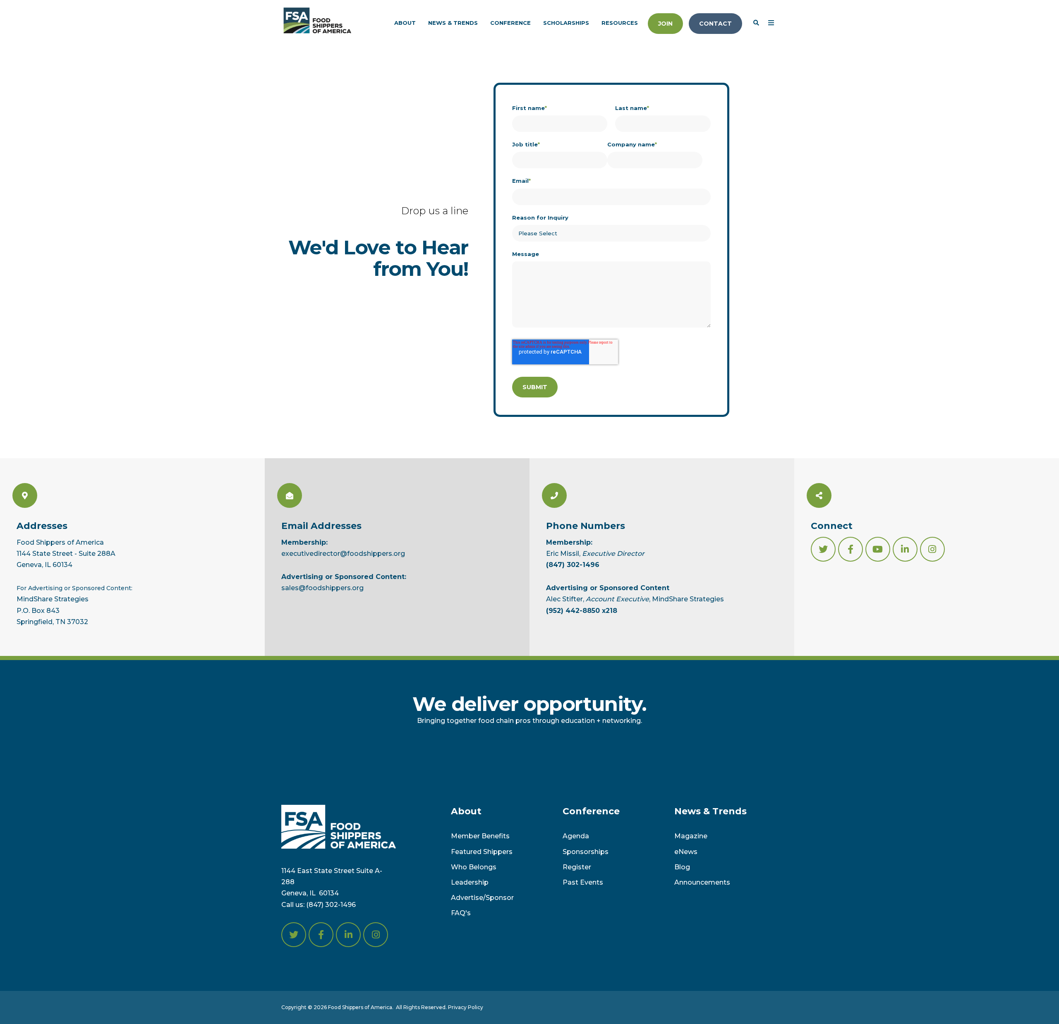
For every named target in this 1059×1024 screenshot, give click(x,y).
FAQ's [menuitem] (461, 913)
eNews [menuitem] (685, 852)
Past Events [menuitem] (583, 882)
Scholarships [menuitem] (566, 22)
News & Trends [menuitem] (453, 22)
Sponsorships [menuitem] (586, 852)
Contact (715, 23)
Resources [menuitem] (619, 22)
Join (665, 23)
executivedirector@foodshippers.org (343, 553)
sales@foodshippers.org (322, 588)
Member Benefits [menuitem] (480, 836)
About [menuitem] (405, 22)
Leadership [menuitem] (470, 882)
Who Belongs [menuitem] (473, 867)
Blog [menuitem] (682, 867)
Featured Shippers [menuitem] (482, 852)
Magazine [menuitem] (690, 836)
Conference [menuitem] (510, 22)
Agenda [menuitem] (576, 836)
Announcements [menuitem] (702, 882)
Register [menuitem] (577, 867)
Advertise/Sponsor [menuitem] (482, 898)
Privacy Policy (465, 1007)
